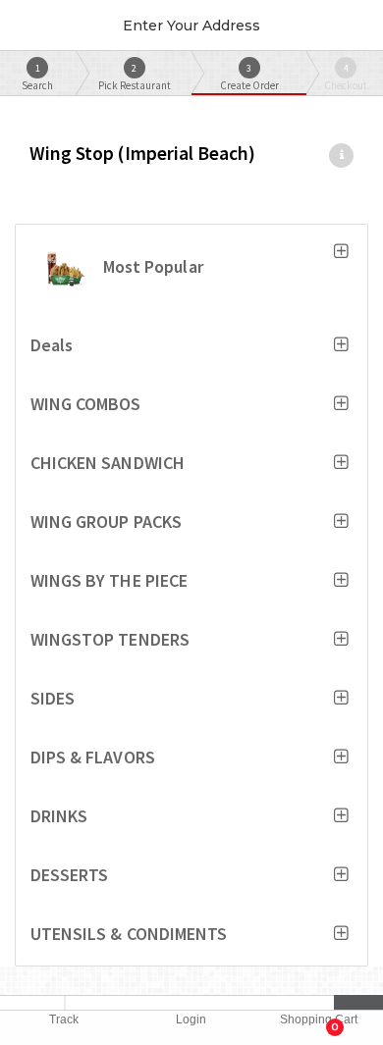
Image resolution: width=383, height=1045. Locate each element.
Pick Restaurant (134, 77)
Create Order (249, 77)
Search (37, 77)
